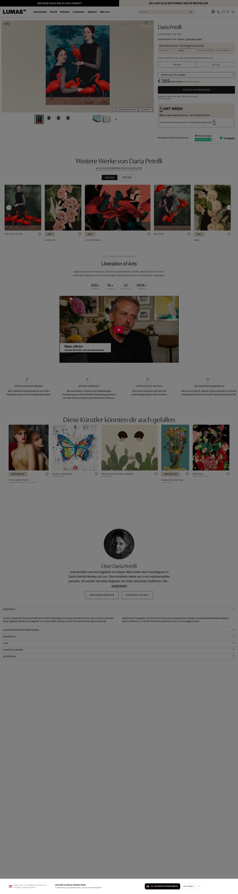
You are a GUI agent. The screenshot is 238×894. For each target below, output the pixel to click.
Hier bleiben (188, 886)
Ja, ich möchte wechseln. (164, 886)
